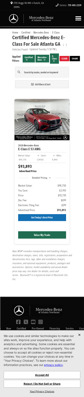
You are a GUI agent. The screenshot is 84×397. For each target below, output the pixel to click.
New (8, 328)
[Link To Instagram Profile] (40, 321)
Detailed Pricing (39, 177)
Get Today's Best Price (42, 217)
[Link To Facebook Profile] (18, 321)
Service (70, 328)
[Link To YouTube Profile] (33, 321)
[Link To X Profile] (26, 321)
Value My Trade (42, 235)
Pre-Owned (38, 328)
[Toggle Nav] (78, 18)
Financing (55, 328)
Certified (21, 328)
